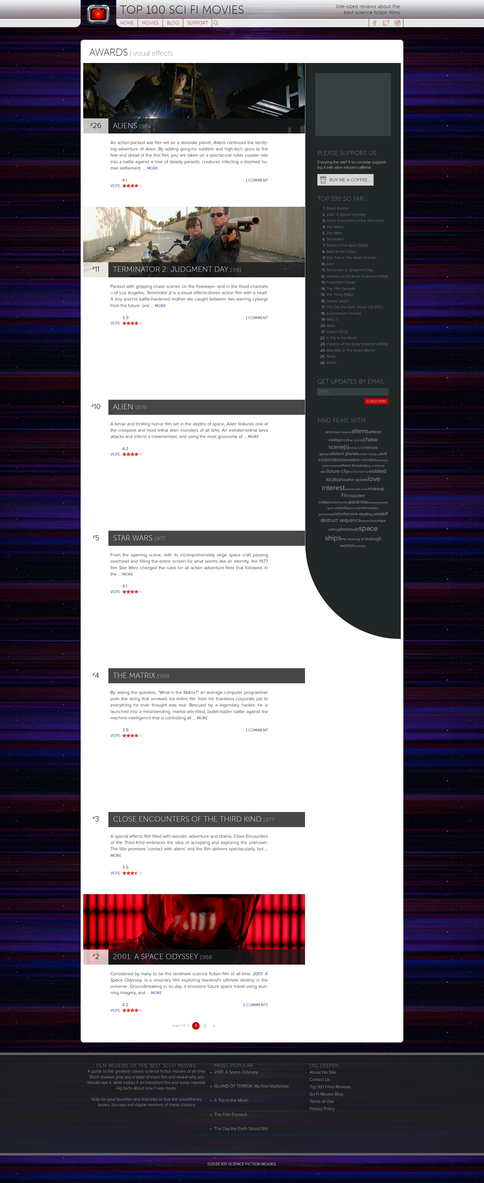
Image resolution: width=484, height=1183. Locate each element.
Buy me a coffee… (350, 180)
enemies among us (369, 454)
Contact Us (320, 1079)
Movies (150, 23)
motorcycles (339, 502)
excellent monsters (360, 459)
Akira (330, 325)
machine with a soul (356, 489)
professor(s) (366, 508)
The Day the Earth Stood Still (241, 1128)
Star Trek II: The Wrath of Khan (351, 257)
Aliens (331, 362)
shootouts (349, 529)
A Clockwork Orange (343, 313)
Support (197, 23)
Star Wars (334, 233)
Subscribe (376, 401)
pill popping (374, 502)
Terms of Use (322, 1101)
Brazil (330, 356)
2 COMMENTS (255, 1005)
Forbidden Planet (340, 282)
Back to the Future (341, 251)
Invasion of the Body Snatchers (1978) (357, 344)
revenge (329, 514)
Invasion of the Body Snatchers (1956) (357, 276)
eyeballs (337, 465)
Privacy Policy (322, 1108)
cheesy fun (355, 448)
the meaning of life (355, 539)
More (152, 168)
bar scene (355, 440)
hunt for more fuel (359, 472)
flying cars (370, 465)
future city (338, 471)
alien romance (343, 432)
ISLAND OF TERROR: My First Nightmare (251, 1086)
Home (127, 23)
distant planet (344, 453)
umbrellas (360, 546)
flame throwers (353, 465)
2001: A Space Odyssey (346, 214)
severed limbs (369, 521)
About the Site (323, 1072)
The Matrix (335, 227)
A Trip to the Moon (341, 338)
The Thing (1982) (339, 294)
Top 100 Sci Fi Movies (182, 10)
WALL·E (332, 319)
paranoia (358, 502)
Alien (330, 264)
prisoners (352, 508)
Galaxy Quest (337, 301)
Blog (173, 23)
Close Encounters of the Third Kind (355, 220)
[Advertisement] (353, 104)
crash (366, 447)
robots (340, 514)
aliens (360, 431)
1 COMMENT (257, 180)
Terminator (335, 239)
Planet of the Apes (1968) (347, 245)
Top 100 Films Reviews (330, 1087)
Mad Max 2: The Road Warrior (351, 350)
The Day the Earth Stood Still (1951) (354, 307)
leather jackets (355, 479)
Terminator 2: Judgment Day (349, 270)
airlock (330, 432)
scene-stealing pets (363, 514)
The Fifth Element (340, 288)
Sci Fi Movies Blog (326, 1094)
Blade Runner (337, 208)
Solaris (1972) (337, 331)
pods (343, 507)
